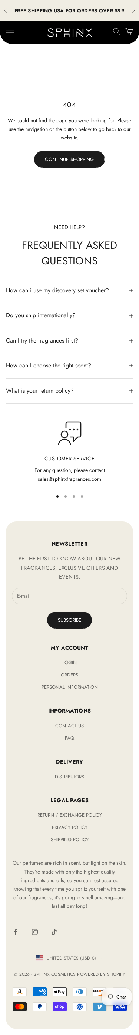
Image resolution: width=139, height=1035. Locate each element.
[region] (69, 452)
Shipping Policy (70, 839)
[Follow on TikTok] (54, 932)
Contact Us (69, 725)
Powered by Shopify (101, 974)
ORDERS (69, 674)
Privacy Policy (69, 827)
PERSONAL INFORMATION (70, 687)
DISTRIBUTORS (69, 776)
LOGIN (69, 662)
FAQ (69, 738)
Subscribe (69, 620)
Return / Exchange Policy (69, 815)
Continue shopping (69, 159)
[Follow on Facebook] (15, 932)
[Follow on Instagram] (35, 932)
